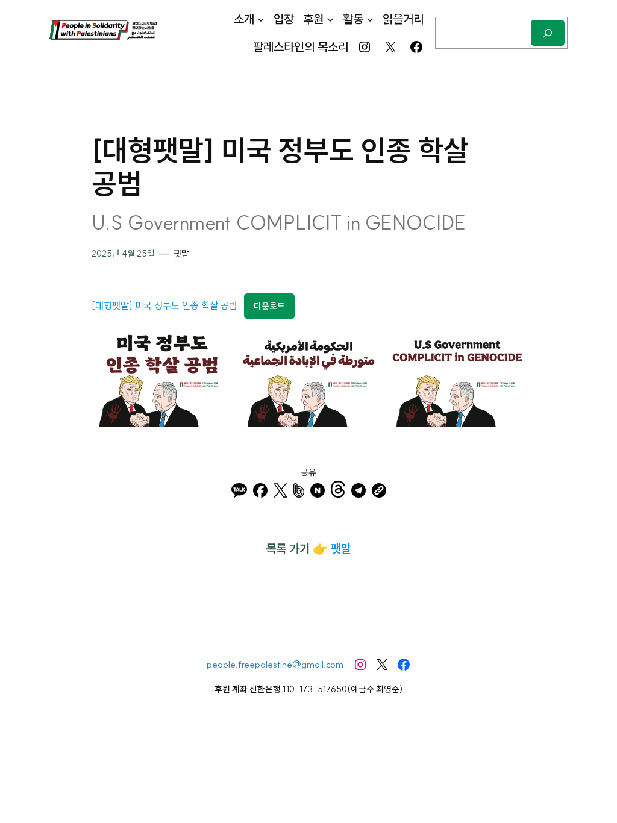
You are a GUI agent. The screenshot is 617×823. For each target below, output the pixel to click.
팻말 (181, 253)
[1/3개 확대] (213, 346)
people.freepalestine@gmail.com (275, 664)
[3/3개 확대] (510, 346)
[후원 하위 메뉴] (330, 19)
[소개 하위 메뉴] (261, 19)
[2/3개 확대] (361, 346)
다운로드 (269, 306)
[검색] (548, 33)
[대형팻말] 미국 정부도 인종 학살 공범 (164, 305)
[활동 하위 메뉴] (370, 19)
